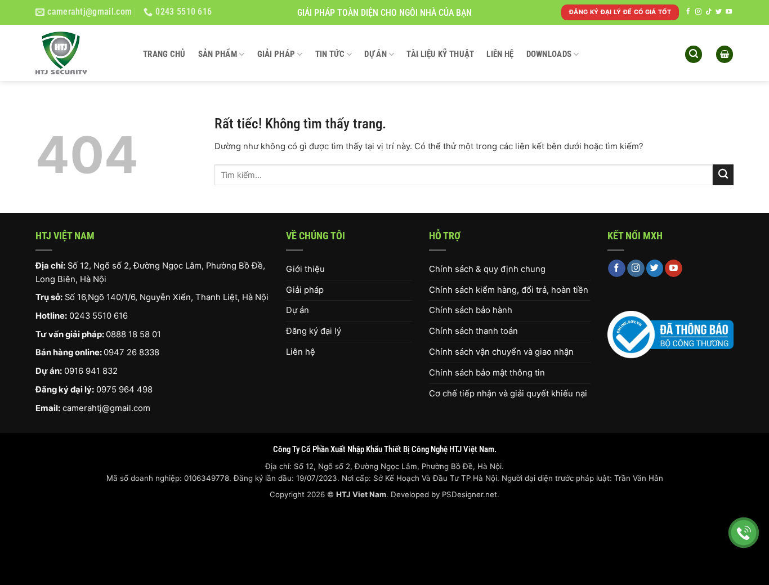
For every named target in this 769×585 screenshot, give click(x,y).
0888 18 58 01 (133, 334)
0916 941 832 (91, 371)
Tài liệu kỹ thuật (440, 54)
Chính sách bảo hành (470, 310)
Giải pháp (276, 54)
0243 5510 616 (98, 316)
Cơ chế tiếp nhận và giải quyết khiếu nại (508, 393)
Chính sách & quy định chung (487, 269)
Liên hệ (499, 54)
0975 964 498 (124, 390)
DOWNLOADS (549, 54)
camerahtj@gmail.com (106, 408)
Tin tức (330, 54)
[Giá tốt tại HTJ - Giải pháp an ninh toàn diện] (80, 53)
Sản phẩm (217, 54)
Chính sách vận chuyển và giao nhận (501, 352)
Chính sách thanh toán (473, 331)
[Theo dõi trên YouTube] (729, 11)
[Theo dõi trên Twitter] (719, 11)
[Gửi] (723, 174)
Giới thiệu (305, 269)
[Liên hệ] (744, 533)
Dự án (375, 54)
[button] (693, 54)
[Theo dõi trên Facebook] (688, 11)
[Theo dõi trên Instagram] (698, 11)
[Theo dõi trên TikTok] (708, 11)
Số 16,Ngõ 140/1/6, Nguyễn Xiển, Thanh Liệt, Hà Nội (167, 297)
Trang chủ (164, 54)
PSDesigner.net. (470, 494)
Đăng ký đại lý (313, 331)
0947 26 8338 (131, 352)
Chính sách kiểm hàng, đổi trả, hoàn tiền (508, 290)
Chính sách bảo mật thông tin (487, 373)
